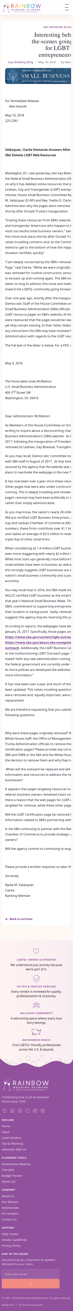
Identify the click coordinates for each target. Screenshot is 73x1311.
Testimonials (10, 1208)
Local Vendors (11, 1138)
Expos (6, 1132)
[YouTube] (35, 1111)
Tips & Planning (12, 1143)
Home (6, 1126)
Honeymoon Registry (16, 1164)
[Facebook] (5, 1111)
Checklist (8, 1170)
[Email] (43, 1111)
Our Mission (10, 1202)
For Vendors (10, 1213)
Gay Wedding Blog (20, 62)
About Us (8, 1196)
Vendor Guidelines (14, 1240)
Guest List (8, 1181)
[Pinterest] (20, 1111)
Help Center (10, 1234)
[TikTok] (28, 1111)
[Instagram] (12, 1111)
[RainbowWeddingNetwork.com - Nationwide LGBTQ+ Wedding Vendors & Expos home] (27, 7)
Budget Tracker (12, 1175)
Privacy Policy (11, 1245)
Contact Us (9, 1219)
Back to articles (21, 919)
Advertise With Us (14, 1149)
